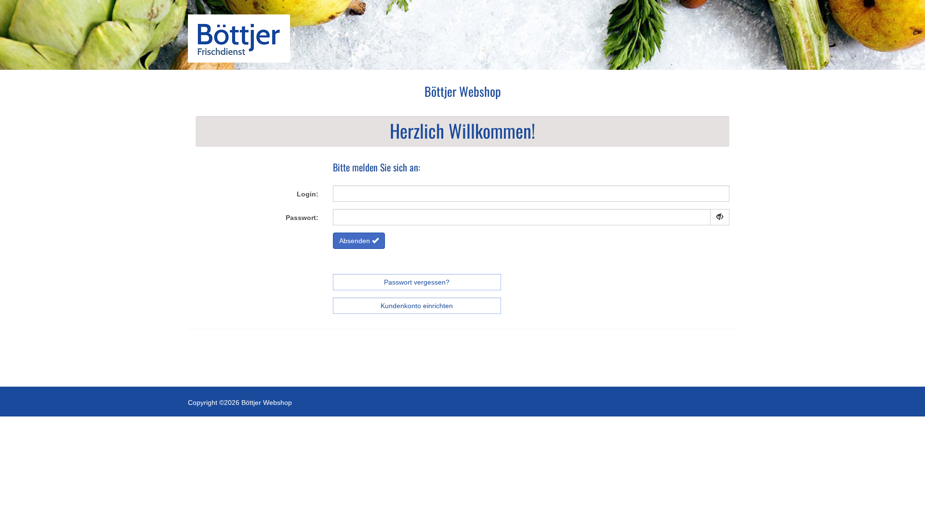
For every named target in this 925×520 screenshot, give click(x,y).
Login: (307, 194)
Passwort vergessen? (416, 282)
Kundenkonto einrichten (417, 306)
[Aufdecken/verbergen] (719, 217)
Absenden (355, 241)
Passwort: (302, 217)
